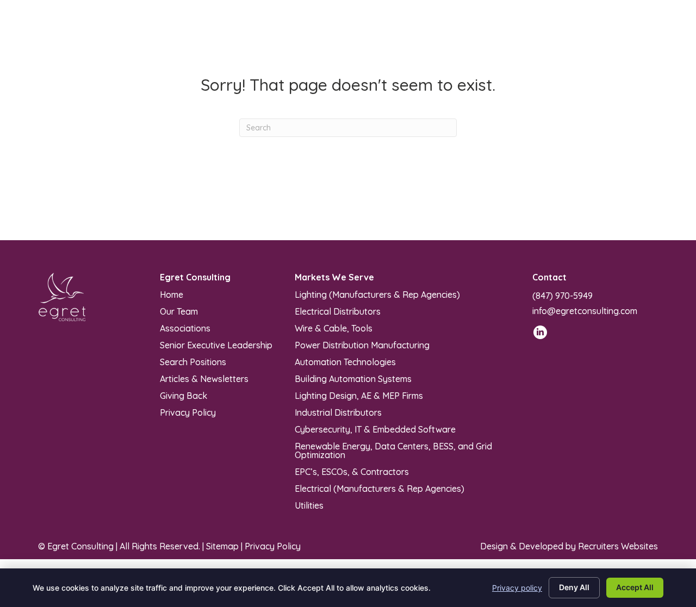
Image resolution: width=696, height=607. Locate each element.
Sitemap (222, 546)
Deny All (574, 587)
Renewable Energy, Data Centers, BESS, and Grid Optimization (393, 450)
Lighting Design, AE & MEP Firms (359, 395)
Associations (185, 328)
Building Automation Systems (353, 378)
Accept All (635, 587)
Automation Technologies (345, 361)
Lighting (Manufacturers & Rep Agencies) (377, 294)
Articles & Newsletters (204, 378)
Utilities (309, 505)
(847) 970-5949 (562, 295)
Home (171, 294)
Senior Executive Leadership (216, 344)
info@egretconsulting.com (584, 310)
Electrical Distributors (338, 311)
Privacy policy (517, 587)
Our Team (179, 311)
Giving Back (183, 395)
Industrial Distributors (338, 412)
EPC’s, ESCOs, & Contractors (352, 471)
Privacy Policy (188, 412)
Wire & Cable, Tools (333, 328)
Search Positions (193, 361)
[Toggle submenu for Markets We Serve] (320, 33)
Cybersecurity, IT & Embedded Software (375, 429)
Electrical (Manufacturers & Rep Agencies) (379, 488)
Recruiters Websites (618, 546)
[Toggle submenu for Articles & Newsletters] (453, 33)
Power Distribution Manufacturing (362, 344)
